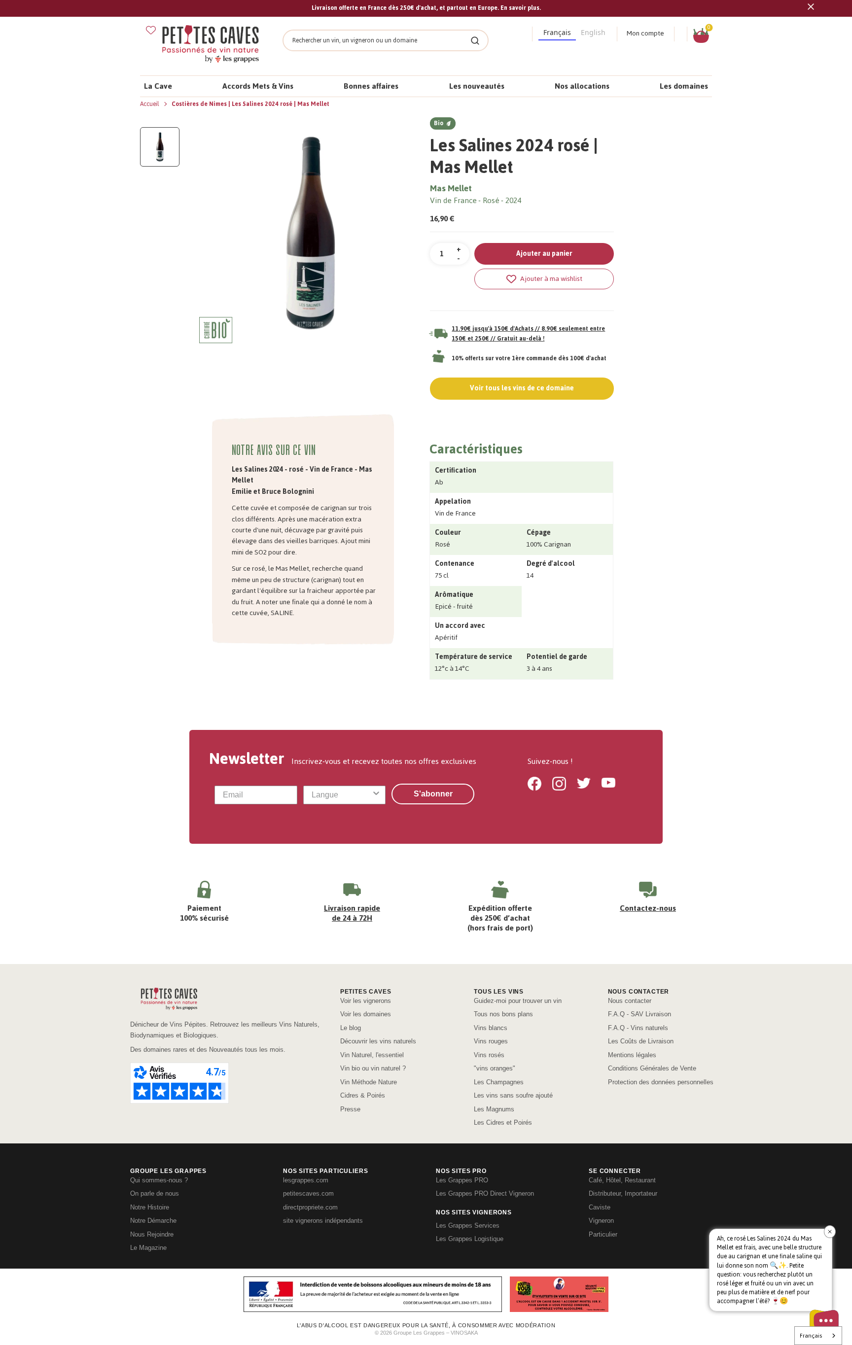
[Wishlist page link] (151, 30)
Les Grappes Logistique (469, 1238)
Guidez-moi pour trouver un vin (518, 1000)
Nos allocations (582, 86)
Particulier (603, 1234)
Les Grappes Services (467, 1225)
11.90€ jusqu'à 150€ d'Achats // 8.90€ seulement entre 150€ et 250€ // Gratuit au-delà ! (528, 334)
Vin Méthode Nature (368, 1082)
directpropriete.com (310, 1207)
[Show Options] (376, 795)
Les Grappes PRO (462, 1180)
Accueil (150, 104)
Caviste (599, 1207)
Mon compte (645, 33)
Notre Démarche (153, 1220)
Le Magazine (148, 1247)
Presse (350, 1109)
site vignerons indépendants (323, 1220)
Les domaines (684, 86)
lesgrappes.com (305, 1180)
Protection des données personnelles (660, 1082)
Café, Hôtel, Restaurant (622, 1180)
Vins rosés (489, 1055)
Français (811, 1335)
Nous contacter (629, 1000)
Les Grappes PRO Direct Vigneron (485, 1193)
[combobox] (342, 795)
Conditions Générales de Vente (652, 1068)
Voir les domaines (365, 1014)
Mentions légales (632, 1055)
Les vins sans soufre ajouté (513, 1095)
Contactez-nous (648, 908)
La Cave (158, 86)
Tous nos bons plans (503, 1014)
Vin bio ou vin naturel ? (373, 1068)
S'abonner (433, 794)
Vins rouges (491, 1041)
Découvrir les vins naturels (378, 1041)
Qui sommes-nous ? (159, 1180)
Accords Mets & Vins (257, 86)
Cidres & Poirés (362, 1095)
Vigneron (601, 1220)
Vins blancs (490, 1028)
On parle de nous (154, 1193)
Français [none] (557, 32)
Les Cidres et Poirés (503, 1122)
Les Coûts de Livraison (641, 1041)
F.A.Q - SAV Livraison (639, 1014)
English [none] (593, 32)
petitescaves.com (308, 1193)
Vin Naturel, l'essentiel (372, 1055)
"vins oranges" (494, 1068)
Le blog (350, 1028)
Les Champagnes (499, 1082)
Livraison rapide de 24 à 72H (352, 913)
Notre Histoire (149, 1207)
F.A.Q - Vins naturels (638, 1028)
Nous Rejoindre (152, 1234)
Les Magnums (494, 1109)
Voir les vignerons (365, 1000)
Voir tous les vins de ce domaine (522, 388)
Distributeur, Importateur (623, 1193)
